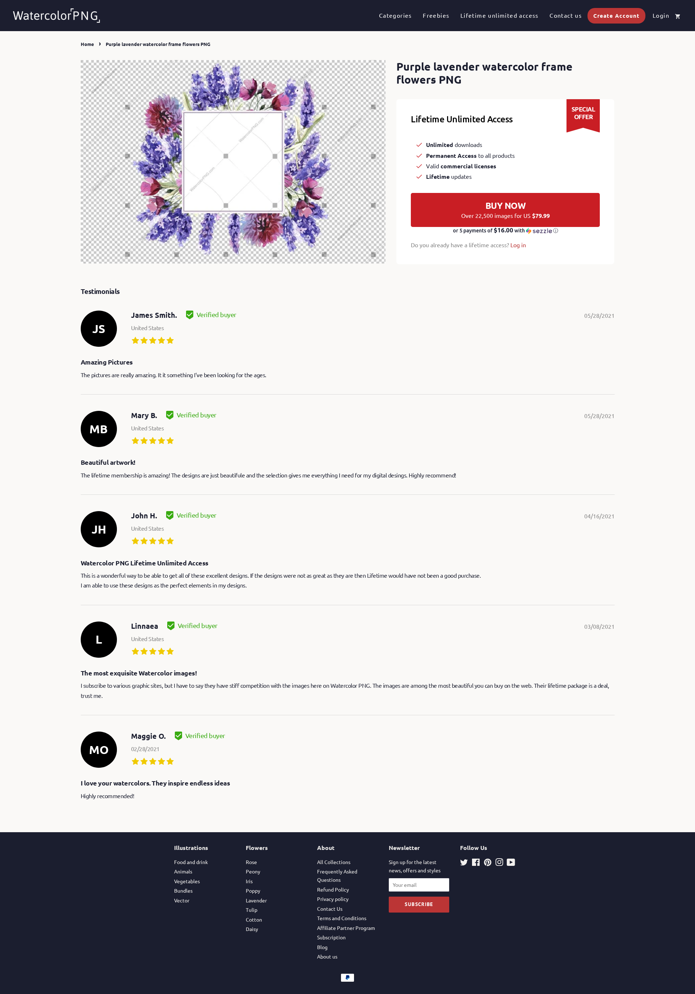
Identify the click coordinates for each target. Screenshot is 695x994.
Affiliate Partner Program (346, 927)
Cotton (254, 919)
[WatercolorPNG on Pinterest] (488, 863)
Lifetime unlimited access (499, 15)
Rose (251, 862)
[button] (505, 230)
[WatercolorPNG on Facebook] (476, 863)
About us (327, 956)
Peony (253, 871)
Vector (181, 900)
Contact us (565, 15)
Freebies (436, 15)
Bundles (183, 890)
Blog (322, 947)
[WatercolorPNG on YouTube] (511, 863)
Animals (183, 871)
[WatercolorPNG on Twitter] (464, 863)
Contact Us (329, 908)
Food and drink (191, 862)
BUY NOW (505, 209)
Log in (518, 244)
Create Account (616, 15)
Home (87, 44)
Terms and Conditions (341, 918)
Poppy (253, 890)
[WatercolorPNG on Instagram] (499, 863)
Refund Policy (333, 889)
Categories (395, 15)
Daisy (252, 929)
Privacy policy (333, 899)
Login (661, 15)
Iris (249, 881)
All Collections (333, 862)
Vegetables (187, 881)
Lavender (256, 900)
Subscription (331, 937)
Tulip (251, 909)
